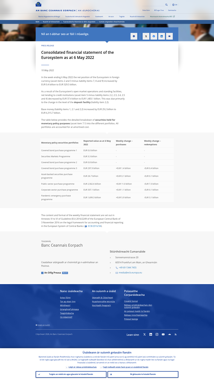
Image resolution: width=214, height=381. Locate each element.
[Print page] (134, 36)
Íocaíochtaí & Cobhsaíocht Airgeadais (77, 16)
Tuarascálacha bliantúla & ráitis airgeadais (79, 22)
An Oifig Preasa (52, 273)
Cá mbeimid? (66, 317)
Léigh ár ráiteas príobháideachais (83, 367)
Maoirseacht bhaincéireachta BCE (161, 16)
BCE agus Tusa (159, 10)
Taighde (121, 16)
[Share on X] (146, 36)
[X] (144, 334)
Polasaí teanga (131, 319)
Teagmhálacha (67, 313)
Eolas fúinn (146, 10)
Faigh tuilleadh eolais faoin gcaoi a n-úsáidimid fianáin (125, 367)
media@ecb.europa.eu (130, 273)
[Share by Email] (169, 36)
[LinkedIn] (150, 334)
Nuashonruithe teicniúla (103, 302)
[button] (170, 5)
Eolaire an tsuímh (44, 325)
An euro (111, 16)
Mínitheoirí (65, 306)
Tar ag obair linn (67, 302)
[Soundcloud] (169, 334)
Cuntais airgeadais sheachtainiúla (111, 22)
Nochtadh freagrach (101, 306)
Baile (37, 22)
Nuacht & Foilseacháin (137, 16)
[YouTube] (163, 334)
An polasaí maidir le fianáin (137, 311)
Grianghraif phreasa (69, 310)
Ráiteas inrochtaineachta (135, 315)
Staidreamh (99, 16)
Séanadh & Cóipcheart (102, 298)
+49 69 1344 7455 (127, 268)
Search (166, 5)
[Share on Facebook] (153, 36)
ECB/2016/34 (94, 226)
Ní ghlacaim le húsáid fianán (143, 374)
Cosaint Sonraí (131, 301)
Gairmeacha (172, 10)
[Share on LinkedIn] (161, 36)
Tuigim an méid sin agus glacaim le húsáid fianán (71, 374)
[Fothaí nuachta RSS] (175, 334)
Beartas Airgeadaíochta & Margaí (49, 16)
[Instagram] (157, 334)
